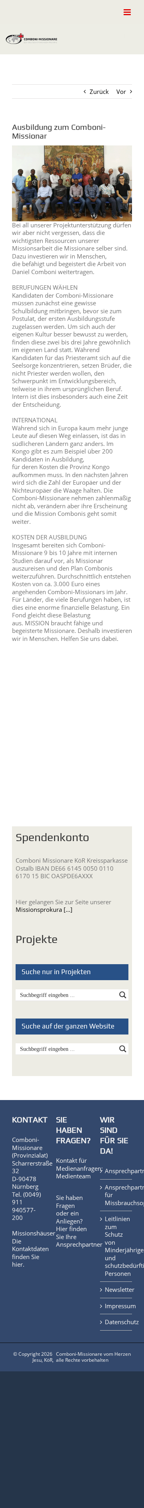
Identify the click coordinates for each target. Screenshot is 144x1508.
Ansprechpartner (79, 1244)
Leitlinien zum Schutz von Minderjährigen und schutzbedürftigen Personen (116, 1246)
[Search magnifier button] (122, 995)
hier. (18, 1264)
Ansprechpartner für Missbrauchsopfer (116, 1195)
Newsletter (116, 1289)
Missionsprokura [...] (44, 909)
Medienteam (73, 1176)
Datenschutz (116, 1322)
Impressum (116, 1306)
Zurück (99, 91)
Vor (121, 91)
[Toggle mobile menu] (128, 12)
